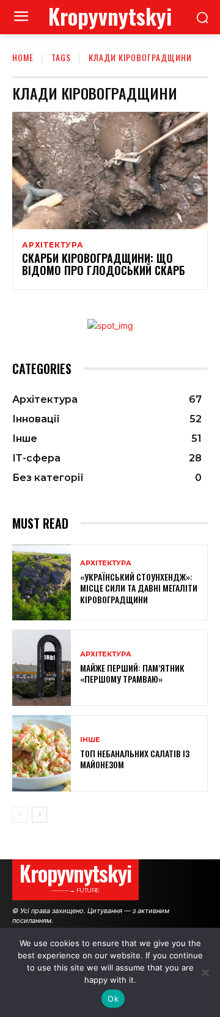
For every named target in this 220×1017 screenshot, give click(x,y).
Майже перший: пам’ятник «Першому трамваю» (132, 673)
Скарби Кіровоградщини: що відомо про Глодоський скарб (103, 264)
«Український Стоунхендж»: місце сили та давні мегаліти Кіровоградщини (138, 587)
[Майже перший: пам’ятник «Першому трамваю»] (41, 668)
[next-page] (39, 815)
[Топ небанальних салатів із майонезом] (41, 753)
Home (23, 57)
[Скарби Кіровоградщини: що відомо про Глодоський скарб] (110, 170)
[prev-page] (20, 815)
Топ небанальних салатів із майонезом (134, 759)
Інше (90, 739)
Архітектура (53, 245)
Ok (113, 999)
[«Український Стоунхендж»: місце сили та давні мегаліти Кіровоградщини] (41, 583)
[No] (205, 972)
